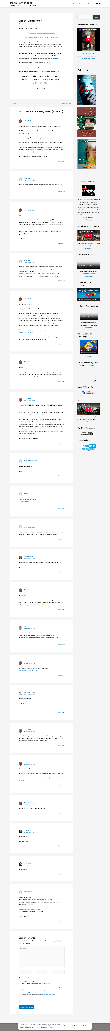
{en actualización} (88, 56)
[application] (88, 294)
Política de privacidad (38, 1002)
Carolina (26, 493)
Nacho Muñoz (27, 863)
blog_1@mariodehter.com (32, 992)
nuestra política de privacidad (48, 994)
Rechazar (76, 1025)
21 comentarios (23, 24)
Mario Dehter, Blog (21, 2)
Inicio (61, 3)
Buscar (79, 14)
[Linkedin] (99, 3)
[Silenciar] (95, 299)
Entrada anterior (15, 103)
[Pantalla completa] (98, 299)
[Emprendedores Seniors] (86, 154)
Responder (61, 161)
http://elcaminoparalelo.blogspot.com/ (30, 909)
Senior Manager (28, 556)
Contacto (68, 3)
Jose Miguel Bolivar (29, 692)
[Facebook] (97, 3)
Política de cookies (47, 1027)
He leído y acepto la (32, 1002)
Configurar (86, 1025)
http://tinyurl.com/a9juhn (26, 332)
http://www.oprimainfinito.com (28, 670)
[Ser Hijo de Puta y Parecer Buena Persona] (86, 89)
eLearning (91, 3)
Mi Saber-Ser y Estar (79, 3)
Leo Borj (26, 830)
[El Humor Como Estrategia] (86, 122)
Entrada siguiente (67, 103)
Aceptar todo (67, 1025)
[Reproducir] (79, 299)
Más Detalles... (88, 276)
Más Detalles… (89, 248)
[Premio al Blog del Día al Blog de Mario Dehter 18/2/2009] (41, 33)
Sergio (26, 626)
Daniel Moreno (28, 891)
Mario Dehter (27, 120)
